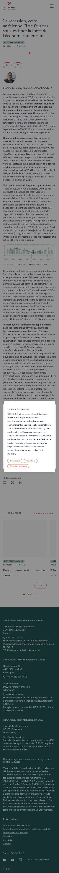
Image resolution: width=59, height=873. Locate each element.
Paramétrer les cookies (18, 466)
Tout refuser (30, 461)
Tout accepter (15, 461)
